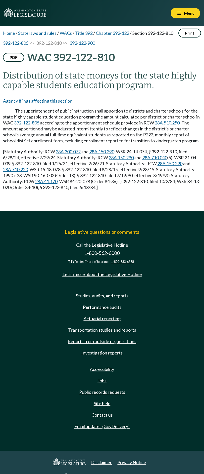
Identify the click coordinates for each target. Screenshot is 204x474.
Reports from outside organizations (102, 341)
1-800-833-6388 (122, 262)
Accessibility (102, 369)
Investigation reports (102, 353)
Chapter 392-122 (112, 33)
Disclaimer (101, 462)
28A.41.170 (46, 181)
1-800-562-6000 (102, 253)
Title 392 (84, 33)
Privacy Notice (131, 462)
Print (189, 33)
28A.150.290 (101, 151)
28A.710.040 (154, 157)
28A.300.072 (68, 151)
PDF (13, 57)
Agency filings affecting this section (37, 101)
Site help (102, 403)
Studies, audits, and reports (102, 295)
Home (9, 33)
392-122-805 (15, 43)
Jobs (102, 380)
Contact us (102, 415)
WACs (66, 33)
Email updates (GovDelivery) (102, 426)
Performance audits (102, 307)
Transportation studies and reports (102, 330)
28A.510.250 (167, 122)
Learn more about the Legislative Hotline (102, 274)
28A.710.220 (15, 169)
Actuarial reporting (102, 318)
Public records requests (102, 392)
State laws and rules (37, 33)
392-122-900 (82, 43)
